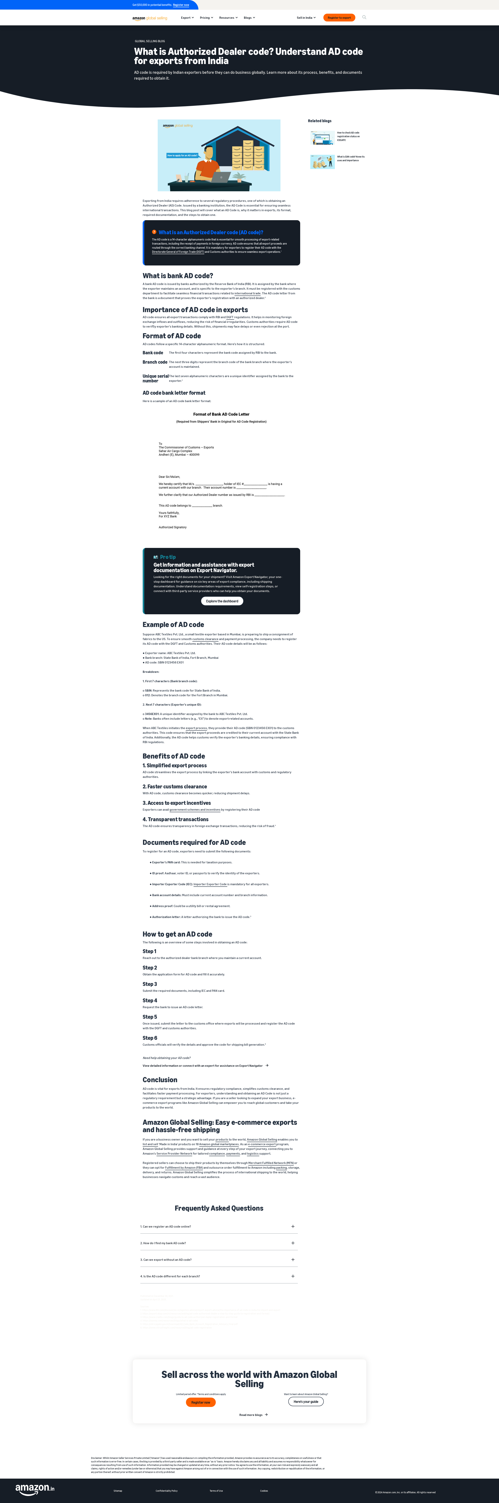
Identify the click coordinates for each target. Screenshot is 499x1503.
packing (281, 1167)
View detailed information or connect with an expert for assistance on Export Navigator (203, 1066)
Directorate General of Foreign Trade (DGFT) (178, 251)
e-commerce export (262, 1144)
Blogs (248, 18)
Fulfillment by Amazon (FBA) (184, 1167)
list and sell (150, 1144)
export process (196, 728)
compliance (217, 1153)
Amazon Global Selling (262, 1139)
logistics (253, 1153)
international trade (247, 293)
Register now (181, 4)
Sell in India (304, 18)
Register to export (339, 18)
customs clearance (205, 639)
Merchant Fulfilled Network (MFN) (271, 1163)
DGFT (230, 317)
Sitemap (118, 1490)
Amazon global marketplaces (219, 1144)
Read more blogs (251, 1415)
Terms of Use (216, 1490)
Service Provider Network (174, 1153)
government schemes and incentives (195, 809)
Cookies (264, 1490)
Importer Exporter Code (210, 884)
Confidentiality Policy (167, 1490)
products (222, 1139)
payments (233, 1153)
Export (185, 18)
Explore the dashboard (222, 601)
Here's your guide (306, 1401)
